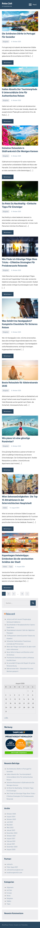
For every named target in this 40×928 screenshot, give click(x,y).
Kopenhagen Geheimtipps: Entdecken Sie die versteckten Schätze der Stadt (17, 558)
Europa (9, 893)
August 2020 (11, 849)
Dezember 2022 (12, 833)
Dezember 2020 (12, 847)
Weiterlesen (7, 62)
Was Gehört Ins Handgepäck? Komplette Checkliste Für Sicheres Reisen (19, 324)
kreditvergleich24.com (14, 872)
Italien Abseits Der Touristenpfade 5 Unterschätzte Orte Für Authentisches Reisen (19, 92)
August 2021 (11, 838)
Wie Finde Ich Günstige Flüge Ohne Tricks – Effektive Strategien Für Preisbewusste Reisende (19, 262)
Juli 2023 (10, 822)
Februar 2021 (11, 841)
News (8, 895)
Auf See (9, 890)
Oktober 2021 (11, 836)
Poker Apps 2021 (12, 867)
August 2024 (11, 816)
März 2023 (10, 827)
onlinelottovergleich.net (15, 870)
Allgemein (10, 887)
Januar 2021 (11, 844)
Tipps (10, 566)
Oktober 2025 (11, 814)
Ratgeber (6, 41)
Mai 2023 (10, 825)
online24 (10, 864)
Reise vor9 (10, 614)
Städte (5, 508)
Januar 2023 (11, 830)
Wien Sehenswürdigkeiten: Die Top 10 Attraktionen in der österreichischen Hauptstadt (20, 499)
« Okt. (6, 718)
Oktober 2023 (11, 819)
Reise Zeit (7, 3)
